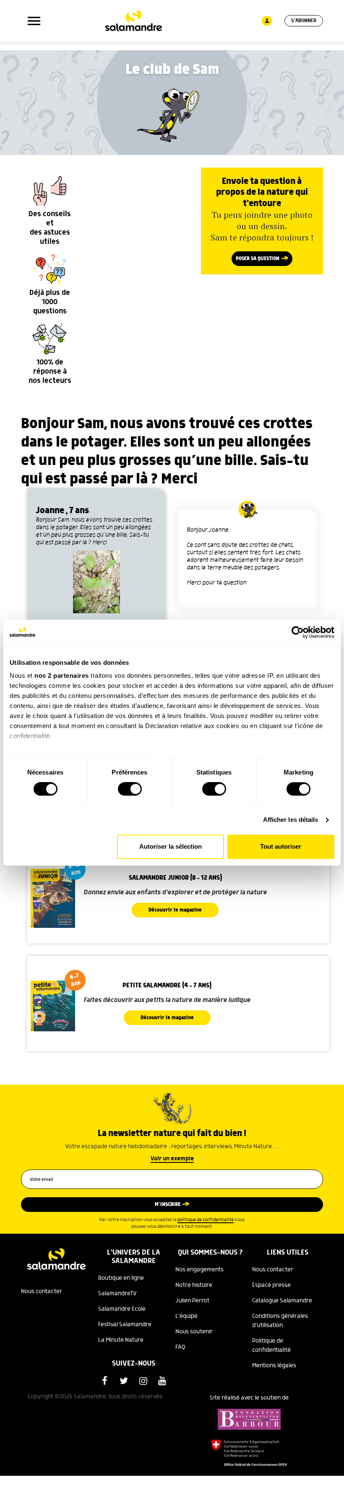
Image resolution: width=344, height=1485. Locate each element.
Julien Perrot (192, 1300)
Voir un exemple (172, 1158)
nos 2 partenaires (61, 675)
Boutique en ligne (121, 1278)
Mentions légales (274, 1365)
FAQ (180, 1347)
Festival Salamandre (124, 1324)
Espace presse (271, 1285)
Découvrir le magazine (175, 910)
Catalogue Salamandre (282, 1300)
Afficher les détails (290, 820)
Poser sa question (257, 259)
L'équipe (186, 1316)
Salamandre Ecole (122, 1309)
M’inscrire (167, 1204)
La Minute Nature (120, 1340)
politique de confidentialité (205, 1219)
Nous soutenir (194, 1331)
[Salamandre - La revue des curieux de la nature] (133, 20)
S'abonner (303, 21)
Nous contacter (41, 1291)
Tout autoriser (280, 846)
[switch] (130, 789)
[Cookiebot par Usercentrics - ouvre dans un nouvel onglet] (297, 632)
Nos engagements (199, 1269)
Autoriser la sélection (170, 846)
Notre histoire (193, 1285)
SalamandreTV (117, 1293)
